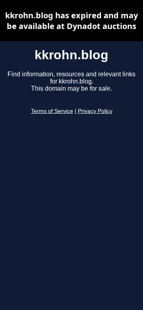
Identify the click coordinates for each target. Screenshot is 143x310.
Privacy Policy (95, 111)
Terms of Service (52, 111)
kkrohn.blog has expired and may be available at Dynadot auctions (71, 20)
